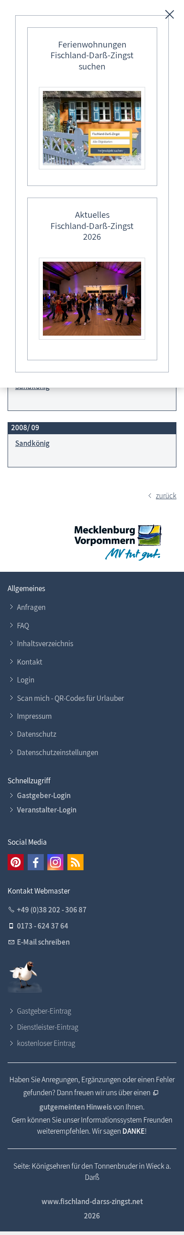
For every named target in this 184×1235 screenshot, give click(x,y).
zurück (166, 496)
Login (25, 680)
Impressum (34, 716)
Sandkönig (32, 443)
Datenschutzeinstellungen (57, 752)
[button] (16, 862)
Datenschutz (36, 734)
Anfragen (31, 607)
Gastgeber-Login (44, 795)
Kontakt (29, 662)
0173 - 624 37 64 (42, 926)
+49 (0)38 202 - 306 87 (52, 910)
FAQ (23, 625)
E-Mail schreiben (43, 942)
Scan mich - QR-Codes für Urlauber (70, 698)
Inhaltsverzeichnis (45, 643)
